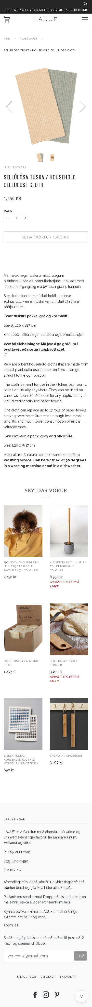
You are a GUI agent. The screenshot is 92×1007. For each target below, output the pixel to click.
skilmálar (67, 976)
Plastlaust (29, 38)
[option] (46, 106)
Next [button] (79, 106)
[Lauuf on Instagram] (46, 996)
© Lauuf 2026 (26, 976)
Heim (7, 38)
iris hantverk (15, 167)
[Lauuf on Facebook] (35, 996)
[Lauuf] (46, 19)
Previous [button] (12, 106)
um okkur (47, 976)
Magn (8, 211)
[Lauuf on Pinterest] (57, 996)
